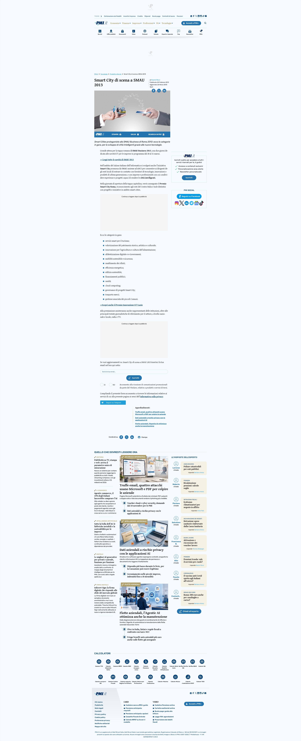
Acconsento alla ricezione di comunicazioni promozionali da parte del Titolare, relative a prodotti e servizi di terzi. (144, 386)
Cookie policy (100, 717)
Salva (133, 134)
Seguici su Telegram (113, 403)
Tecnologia (166, 23)
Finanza (125, 23)
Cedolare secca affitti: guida (137, 705)
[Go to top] (261, 733)
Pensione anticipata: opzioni (137, 714)
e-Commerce (101, 490)
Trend (96, 16)
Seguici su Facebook (191, 196)
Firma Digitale (102, 585)
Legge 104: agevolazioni (164, 717)
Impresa (136, 23)
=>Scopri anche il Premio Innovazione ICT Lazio (121, 305)
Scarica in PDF (155, 134)
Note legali (99, 708)
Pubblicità (99, 705)
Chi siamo (99, 702)
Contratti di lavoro (168, 16)
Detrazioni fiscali (190, 499)
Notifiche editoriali (102, 724)
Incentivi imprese (129, 16)
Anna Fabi (200, 511)
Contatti (98, 711)
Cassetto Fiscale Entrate (135, 717)
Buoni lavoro (189, 538)
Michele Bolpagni (198, 549)
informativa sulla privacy (151, 396)
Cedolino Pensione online (165, 705)
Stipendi (147, 16)
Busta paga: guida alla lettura (162, 712)
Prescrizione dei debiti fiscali (162, 721)
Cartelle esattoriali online (165, 708)
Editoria (99, 457)
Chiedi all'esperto (190, 611)
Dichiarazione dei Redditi (112, 16)
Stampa (115, 134)
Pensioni (180, 16)
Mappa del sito (100, 727)
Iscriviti (189, 178)
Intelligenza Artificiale (136, 521)
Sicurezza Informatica (135, 457)
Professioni (148, 23)
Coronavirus (188, 573)
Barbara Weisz (199, 472)
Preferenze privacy (102, 720)
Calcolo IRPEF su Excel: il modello (134, 721)
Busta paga (156, 16)
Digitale (99, 554)
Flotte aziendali (132, 584)
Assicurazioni (189, 464)
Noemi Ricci (155, 80)
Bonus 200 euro (189, 592)
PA (157, 23)
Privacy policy (100, 714)
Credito (140, 16)
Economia (114, 23)
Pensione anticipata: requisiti (133, 709)
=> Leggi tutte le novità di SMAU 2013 (117, 159)
